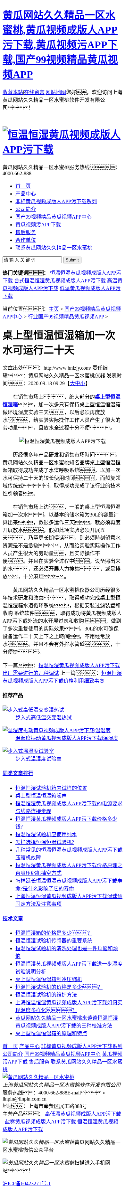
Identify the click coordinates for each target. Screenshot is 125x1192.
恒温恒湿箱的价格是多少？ (53, 933)
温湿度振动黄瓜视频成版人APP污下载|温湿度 (66, 738)
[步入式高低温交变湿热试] (33, 710)
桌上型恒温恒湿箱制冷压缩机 (48, 979)
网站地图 (56, 92)
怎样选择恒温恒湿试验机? (44, 842)
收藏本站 (13, 92)
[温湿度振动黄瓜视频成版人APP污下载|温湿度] (57, 730)
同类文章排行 (18, 773)
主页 (54, 309)
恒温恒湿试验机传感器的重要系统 (53, 940)
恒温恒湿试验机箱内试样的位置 (51, 788)
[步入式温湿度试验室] (28, 751)
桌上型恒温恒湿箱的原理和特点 (51, 1033)
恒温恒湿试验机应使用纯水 (46, 834)
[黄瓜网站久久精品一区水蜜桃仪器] (38, 1077)
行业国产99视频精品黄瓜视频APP (66, 316)
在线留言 (34, 92)
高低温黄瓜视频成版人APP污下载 (83, 1114)
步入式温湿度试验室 (38, 759)
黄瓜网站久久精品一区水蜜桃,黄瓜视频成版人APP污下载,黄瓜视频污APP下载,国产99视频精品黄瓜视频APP (60, 44)
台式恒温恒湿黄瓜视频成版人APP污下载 (60, 280)
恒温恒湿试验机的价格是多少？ (59, 987)
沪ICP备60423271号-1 (27, 1183)
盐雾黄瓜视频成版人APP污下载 (40, 1121)
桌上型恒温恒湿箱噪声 (41, 796)
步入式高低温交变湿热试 (43, 717)
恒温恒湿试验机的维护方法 (46, 995)
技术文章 (13, 918)
